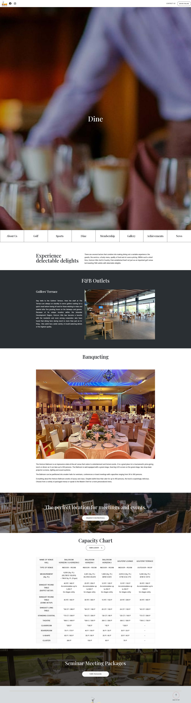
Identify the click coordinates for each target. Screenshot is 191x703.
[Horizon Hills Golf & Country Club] (4, 3)
